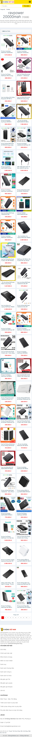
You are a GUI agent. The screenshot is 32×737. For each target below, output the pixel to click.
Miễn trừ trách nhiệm (6, 660)
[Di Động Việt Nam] (8, 629)
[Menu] (30, 2)
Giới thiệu (3, 649)
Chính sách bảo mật (6, 653)
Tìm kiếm (26, 6)
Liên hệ (2, 690)
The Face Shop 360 (17, 731)
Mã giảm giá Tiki (5, 679)
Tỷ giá (10, 731)
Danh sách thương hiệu (7, 668)
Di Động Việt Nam (24, 735)
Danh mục (3, 664)
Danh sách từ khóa (5, 675)
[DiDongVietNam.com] (10, 1)
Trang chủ (2, 9)
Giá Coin (4, 732)
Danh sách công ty (5, 672)
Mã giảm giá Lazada (6, 683)
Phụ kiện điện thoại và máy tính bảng (11, 710)
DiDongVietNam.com (13, 735)
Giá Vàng (25, 731)
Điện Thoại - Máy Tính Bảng (8, 699)
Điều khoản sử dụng (6, 657)
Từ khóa (8, 9)
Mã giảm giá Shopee (6, 686)
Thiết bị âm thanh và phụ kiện (9, 702)
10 (26, 617)
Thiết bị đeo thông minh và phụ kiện (11, 706)
